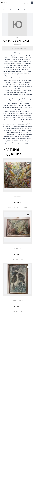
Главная (5, 9)
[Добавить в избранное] (28, 163)
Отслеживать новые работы (17, 48)
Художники (13, 9)
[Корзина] (28, 2)
